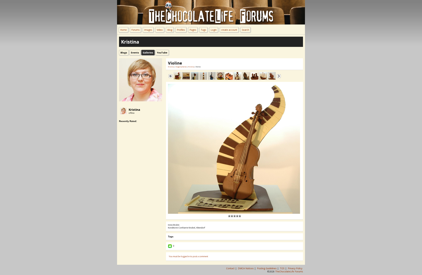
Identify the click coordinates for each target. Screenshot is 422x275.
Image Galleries (181, 67)
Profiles (181, 29)
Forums (135, 29)
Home (123, 29)
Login (214, 29)
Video (160, 29)
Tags (203, 29)
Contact (230, 268)
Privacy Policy (295, 268)
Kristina (134, 110)
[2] (230, 216)
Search (245, 29)
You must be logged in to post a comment (188, 256)
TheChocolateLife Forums (289, 271)
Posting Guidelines (267, 268)
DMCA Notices (246, 268)
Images (148, 29)
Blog (169, 29)
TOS (282, 268)
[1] (229, 216)
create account (229, 29)
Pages (193, 29)
